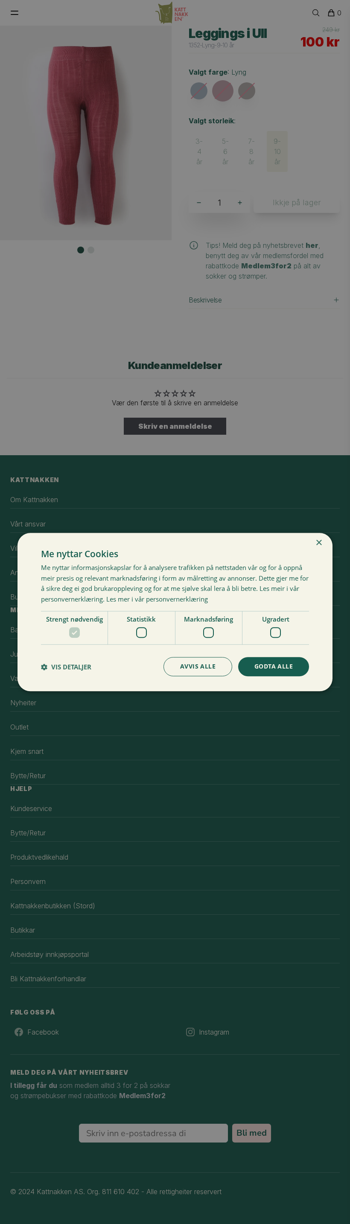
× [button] (318, 543)
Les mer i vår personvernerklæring (157, 599)
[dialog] (175, 612)
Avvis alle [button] (198, 667)
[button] (66, 667)
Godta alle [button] (273, 667)
